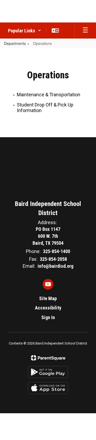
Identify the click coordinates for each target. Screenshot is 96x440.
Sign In (48, 317)
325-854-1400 (56, 251)
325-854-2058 (53, 259)
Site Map (48, 298)
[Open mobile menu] (85, 30)
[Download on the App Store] (48, 388)
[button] (24, 30)
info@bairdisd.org (55, 266)
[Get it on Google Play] (48, 372)
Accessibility (48, 308)
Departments (15, 43)
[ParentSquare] (48, 358)
